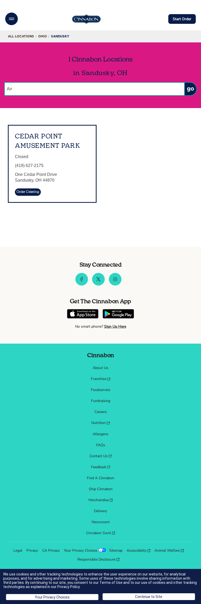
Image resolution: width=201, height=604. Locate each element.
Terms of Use (110, 582)
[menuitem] (100, 368)
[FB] (81, 284)
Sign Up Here (115, 326)
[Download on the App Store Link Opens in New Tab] (82, 314)
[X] (98, 284)
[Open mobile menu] (11, 19)
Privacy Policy (68, 587)
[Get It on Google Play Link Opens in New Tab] (118, 314)
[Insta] (115, 284)
